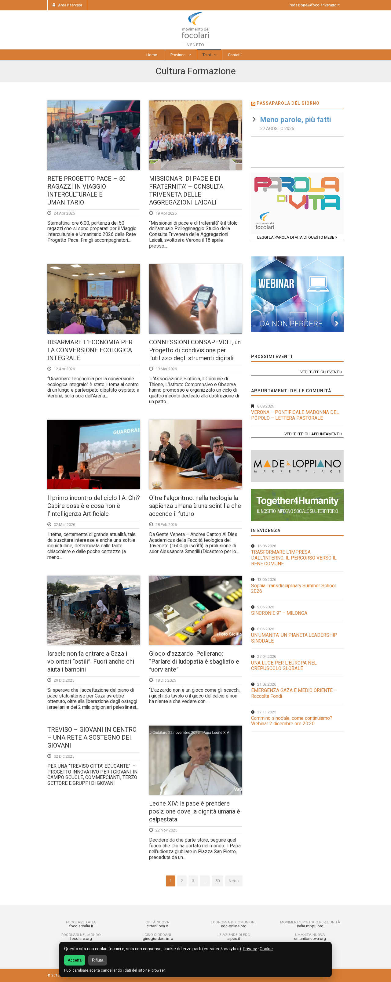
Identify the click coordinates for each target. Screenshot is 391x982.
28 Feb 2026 (166, 524)
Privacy (250, 948)
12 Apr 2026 (64, 369)
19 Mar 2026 (166, 369)
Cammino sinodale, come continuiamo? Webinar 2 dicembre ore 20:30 (291, 721)
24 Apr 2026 (64, 213)
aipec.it (233, 938)
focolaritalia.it (81, 926)
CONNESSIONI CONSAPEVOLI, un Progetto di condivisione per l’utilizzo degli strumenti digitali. (195, 350)
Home (151, 55)
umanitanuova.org (310, 938)
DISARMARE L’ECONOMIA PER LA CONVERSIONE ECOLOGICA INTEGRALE (90, 350)
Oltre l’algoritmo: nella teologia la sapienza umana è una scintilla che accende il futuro (195, 505)
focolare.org (81, 938)
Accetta (75, 960)
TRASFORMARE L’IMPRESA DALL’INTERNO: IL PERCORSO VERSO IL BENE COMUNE (294, 557)
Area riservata (70, 5)
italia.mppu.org (310, 926)
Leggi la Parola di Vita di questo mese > (297, 237)
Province (177, 55)
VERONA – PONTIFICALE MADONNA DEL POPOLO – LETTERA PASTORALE (295, 415)
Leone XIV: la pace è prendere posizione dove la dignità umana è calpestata (194, 811)
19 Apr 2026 (166, 213)
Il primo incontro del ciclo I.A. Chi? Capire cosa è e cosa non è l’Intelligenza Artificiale (93, 505)
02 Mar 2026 (64, 524)
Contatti (235, 55)
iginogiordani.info (157, 938)
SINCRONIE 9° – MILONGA (279, 613)
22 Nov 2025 (166, 830)
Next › (234, 881)
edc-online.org (234, 926)
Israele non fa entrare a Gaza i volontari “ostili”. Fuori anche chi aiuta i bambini (90, 661)
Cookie (266, 948)
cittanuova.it (157, 926)
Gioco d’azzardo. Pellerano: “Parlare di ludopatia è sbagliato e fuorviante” (194, 661)
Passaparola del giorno (288, 103)
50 (217, 881)
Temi (207, 55)
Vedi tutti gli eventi (320, 372)
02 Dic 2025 (64, 756)
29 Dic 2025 (64, 680)
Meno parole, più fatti (295, 119)
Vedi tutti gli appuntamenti (312, 434)
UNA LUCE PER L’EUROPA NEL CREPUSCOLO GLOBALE (284, 666)
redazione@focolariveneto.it (315, 5)
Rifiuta (97, 960)
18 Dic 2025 (165, 680)
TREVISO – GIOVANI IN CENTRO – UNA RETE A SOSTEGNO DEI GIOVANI (92, 737)
